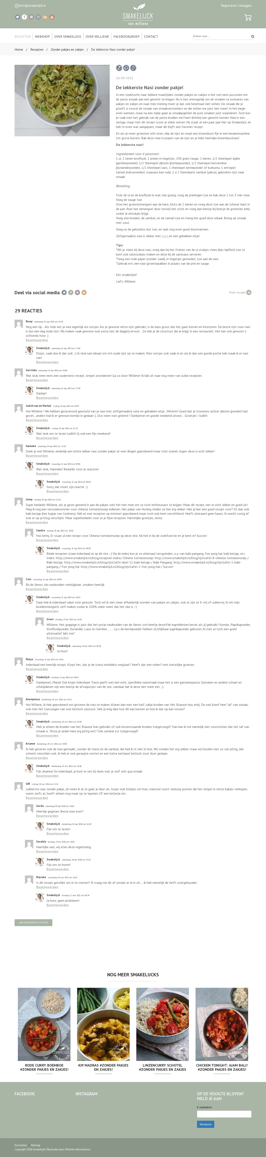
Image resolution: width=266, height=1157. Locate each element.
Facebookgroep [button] (126, 36)
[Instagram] (38, 17)
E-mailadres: (204, 1107)
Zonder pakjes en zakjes (67, 49)
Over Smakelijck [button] (67, 36)
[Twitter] (17, 17)
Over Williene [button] (97, 36)
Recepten (36, 49)
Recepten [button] (23, 36)
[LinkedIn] (45, 17)
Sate (165, 236)
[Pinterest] (31, 17)
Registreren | (229, 5)
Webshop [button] (42, 36)
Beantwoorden (37, 340)
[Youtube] (51, 17)
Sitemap (35, 1145)
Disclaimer (21, 1145)
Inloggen (245, 5)
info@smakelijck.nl (32, 5)
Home (19, 49)
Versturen (206, 1124)
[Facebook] (24, 17)
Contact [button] (151, 36)
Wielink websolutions (77, 1149)
